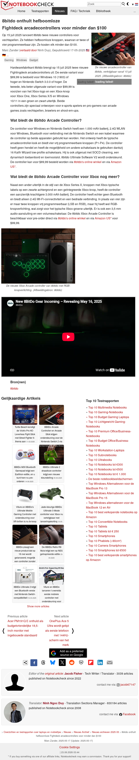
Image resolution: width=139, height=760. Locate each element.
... (135, 11)
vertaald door (28, 50)
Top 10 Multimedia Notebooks (107, 407)
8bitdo (14, 388)
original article (54, 673)
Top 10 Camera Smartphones (107, 545)
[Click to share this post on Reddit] (71, 662)
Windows (21, 60)
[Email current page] (109, 662)
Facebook (129, 714)
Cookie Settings (69, 747)
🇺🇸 (87, 50)
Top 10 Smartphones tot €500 (106, 550)
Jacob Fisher (73, 673)
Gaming (9, 60)
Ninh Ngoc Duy (53, 703)
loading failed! (86, 82)
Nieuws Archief (81, 732)
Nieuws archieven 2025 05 (105, 732)
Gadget (34, 60)
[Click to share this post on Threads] (43, 662)
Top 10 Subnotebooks (102, 455)
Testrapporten (40, 11)
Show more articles (38, 606)
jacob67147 (128, 684)
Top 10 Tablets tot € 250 (103, 531)
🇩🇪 (4, 55)
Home (21, 11)
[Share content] (25, 662)
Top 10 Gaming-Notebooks (105, 412)
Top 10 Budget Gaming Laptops (107, 417)
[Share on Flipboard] (90, 662)
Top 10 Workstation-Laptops (106, 450)
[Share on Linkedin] (100, 662)
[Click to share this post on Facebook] (33, 662)
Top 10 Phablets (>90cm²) (104, 541)
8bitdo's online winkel (88, 162)
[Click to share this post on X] (62, 662)
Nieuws (60, 11)
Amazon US (102, 218)
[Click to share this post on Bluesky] (52, 662)
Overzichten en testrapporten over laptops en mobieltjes (32, 732)
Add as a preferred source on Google (71, 653)
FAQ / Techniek (80, 11)
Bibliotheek (103, 11)
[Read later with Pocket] (81, 662)
